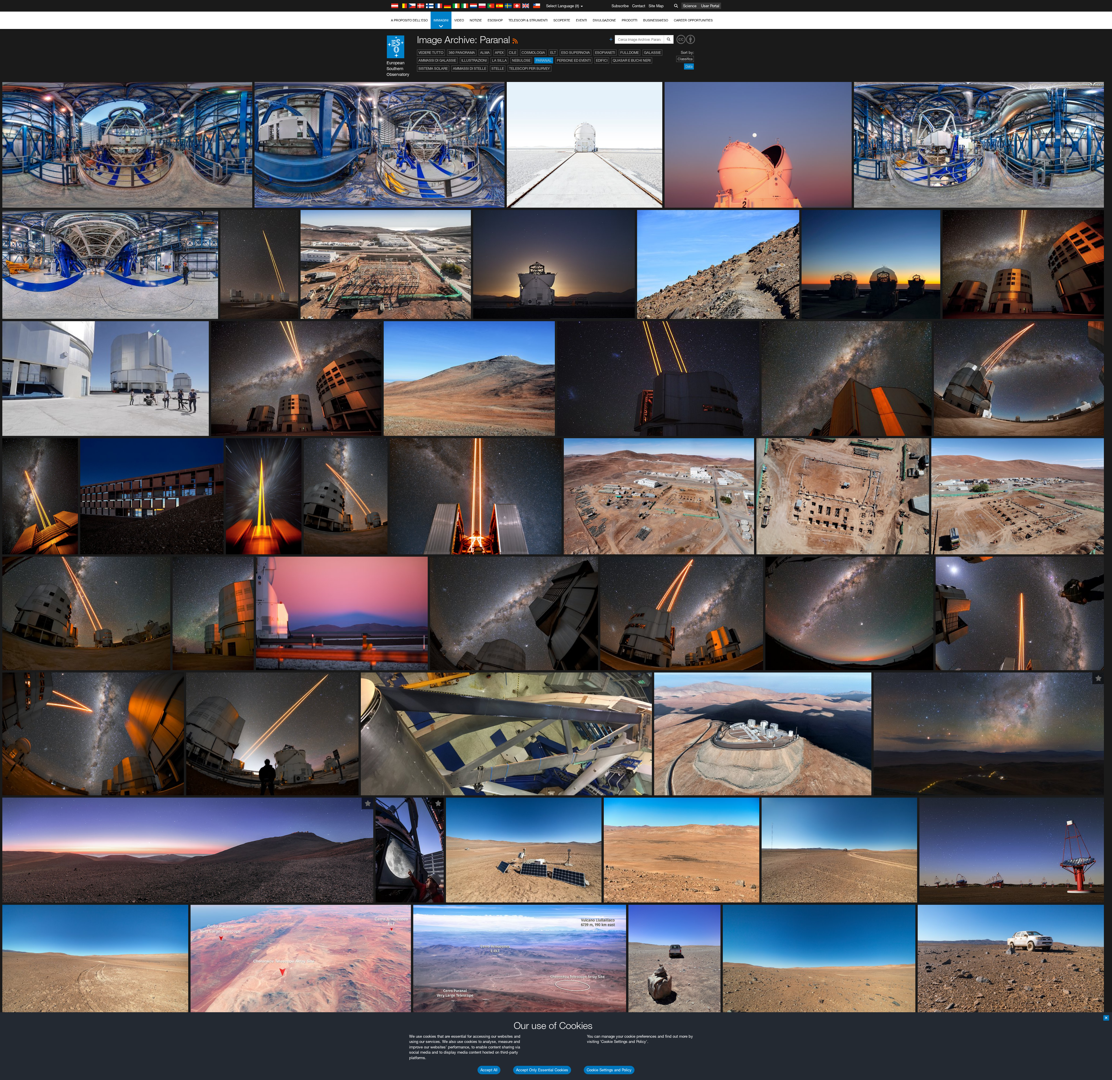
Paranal (544, 60)
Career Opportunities (693, 20)
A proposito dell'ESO (409, 20)
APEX (499, 52)
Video (459, 20)
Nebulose (521, 60)
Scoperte (561, 20)
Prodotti (629, 20)
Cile (512, 52)
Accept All (489, 1070)
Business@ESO (655, 20)
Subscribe (620, 5)
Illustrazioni (474, 60)
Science (689, 5)
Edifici (602, 60)
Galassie (652, 52)
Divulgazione (604, 20)
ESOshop (495, 20)
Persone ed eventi (574, 60)
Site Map (656, 5)
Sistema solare (433, 68)
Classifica (685, 59)
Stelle (497, 68)
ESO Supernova (575, 52)
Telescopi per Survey (529, 68)
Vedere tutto (430, 52)
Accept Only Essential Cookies (542, 1070)
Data (688, 66)
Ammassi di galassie (437, 60)
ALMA (485, 52)
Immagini (441, 20)
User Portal (710, 5)
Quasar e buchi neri (632, 60)
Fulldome (629, 52)
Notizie (476, 20)
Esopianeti (605, 52)
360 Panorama (462, 52)
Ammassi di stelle (469, 68)
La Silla (499, 60)
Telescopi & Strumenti (528, 20)
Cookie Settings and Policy (609, 1070)
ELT (553, 52)
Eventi (581, 20)
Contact (638, 5)
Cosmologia (533, 52)
